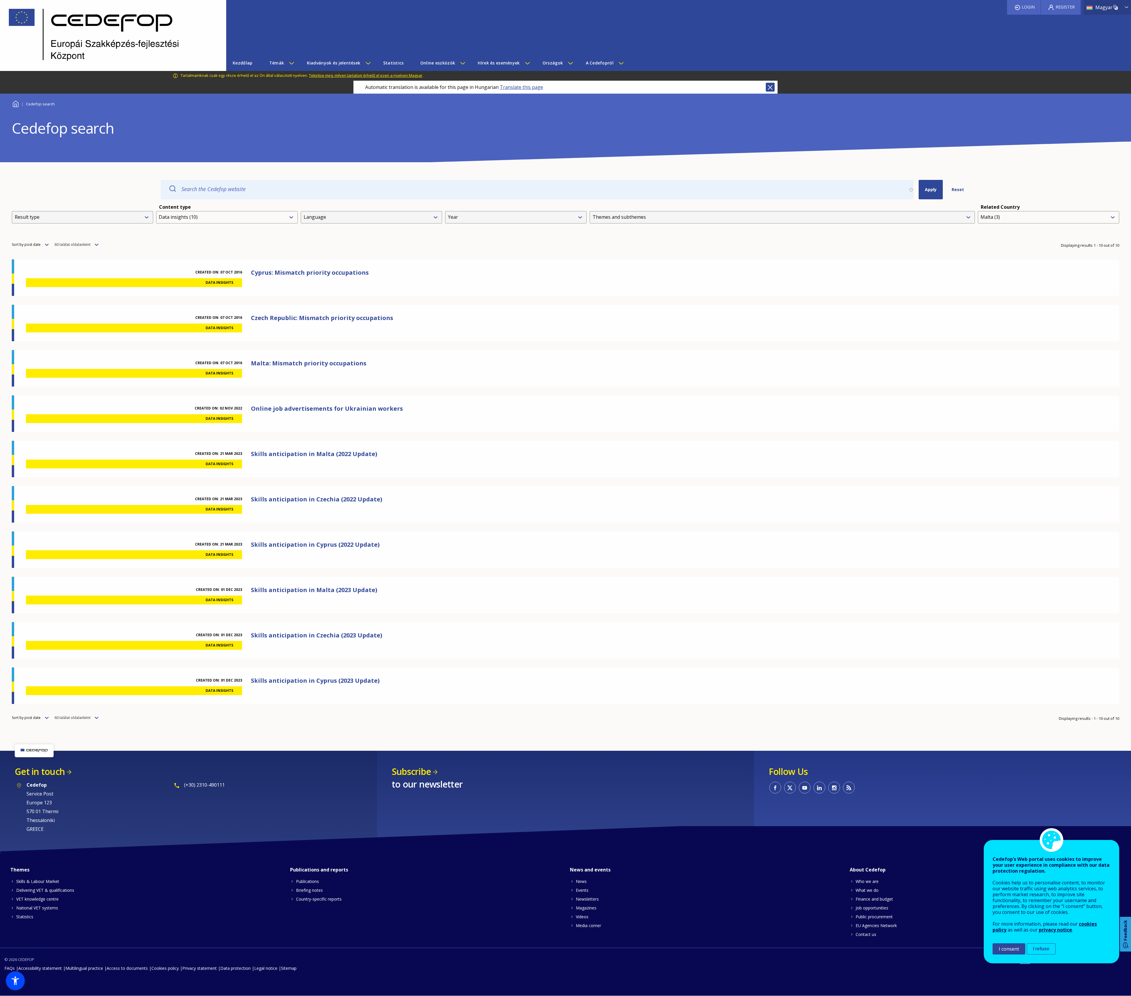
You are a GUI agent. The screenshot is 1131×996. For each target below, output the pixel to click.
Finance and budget (874, 899)
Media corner (588, 925)
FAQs (9, 968)
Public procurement (874, 916)
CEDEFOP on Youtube (805, 787)
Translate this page (521, 87)
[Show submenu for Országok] (570, 63)
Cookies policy (165, 968)
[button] (15, 980)
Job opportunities (872, 908)
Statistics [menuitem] (393, 63)
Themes (19, 869)
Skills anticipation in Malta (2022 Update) (314, 454)
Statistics (24, 916)
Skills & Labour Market (37, 881)
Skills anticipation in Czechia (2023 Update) (316, 635)
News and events (590, 869)
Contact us (866, 934)
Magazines (586, 908)
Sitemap (289, 968)
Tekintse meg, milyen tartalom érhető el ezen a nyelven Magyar (365, 75)
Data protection (235, 968)
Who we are (867, 881)
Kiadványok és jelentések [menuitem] (334, 63)
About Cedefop (868, 869)
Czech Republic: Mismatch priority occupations (322, 318)
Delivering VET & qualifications (45, 890)
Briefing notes (309, 890)
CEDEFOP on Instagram (834, 787)
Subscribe (411, 771)
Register (1065, 7)
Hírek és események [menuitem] (499, 63)
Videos (582, 916)
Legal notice (265, 968)
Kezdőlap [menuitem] (242, 63)
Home (15, 103)
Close (770, 87)
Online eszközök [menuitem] (437, 63)
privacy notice (1055, 930)
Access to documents (127, 968)
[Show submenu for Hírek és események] (527, 63)
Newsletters (587, 899)
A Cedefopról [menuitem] (600, 63)
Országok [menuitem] (553, 63)
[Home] (108, 35)
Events (582, 890)
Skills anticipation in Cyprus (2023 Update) (315, 681)
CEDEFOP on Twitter (790, 787)
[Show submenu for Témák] (291, 63)
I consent (1009, 949)
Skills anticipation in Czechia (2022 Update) (316, 499)
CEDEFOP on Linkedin (819, 787)
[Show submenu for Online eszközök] (462, 63)
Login (1028, 7)
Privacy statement (199, 968)
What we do (867, 890)
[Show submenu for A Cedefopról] (621, 63)
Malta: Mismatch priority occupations (308, 363)
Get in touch (40, 771)
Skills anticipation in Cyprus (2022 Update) (315, 544)
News (581, 881)
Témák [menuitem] (276, 63)
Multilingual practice (84, 968)
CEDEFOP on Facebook (775, 787)
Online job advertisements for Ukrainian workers (327, 408)
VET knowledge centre (37, 899)
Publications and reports (319, 869)
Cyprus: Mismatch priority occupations (310, 272)
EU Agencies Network (876, 925)
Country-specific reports (319, 899)
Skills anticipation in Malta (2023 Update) (314, 590)
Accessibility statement (40, 968)
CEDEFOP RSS (849, 787)
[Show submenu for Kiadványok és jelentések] (368, 63)
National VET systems (37, 908)
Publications (307, 881)
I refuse (1041, 948)
